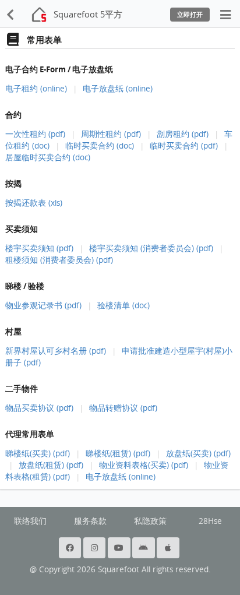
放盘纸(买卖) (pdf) (198, 453)
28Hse (210, 521)
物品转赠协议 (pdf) (123, 408)
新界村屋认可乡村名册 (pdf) (55, 351)
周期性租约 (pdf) (111, 134)
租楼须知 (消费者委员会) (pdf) (59, 260)
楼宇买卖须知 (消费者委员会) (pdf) (151, 248)
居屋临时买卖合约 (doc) (47, 157)
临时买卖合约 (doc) (99, 145)
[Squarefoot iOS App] (169, 547)
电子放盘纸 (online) (118, 88)
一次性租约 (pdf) (35, 134)
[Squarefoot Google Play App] (144, 547)
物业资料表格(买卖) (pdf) (143, 465)
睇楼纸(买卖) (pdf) (37, 453)
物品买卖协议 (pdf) (39, 408)
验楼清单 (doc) (123, 305)
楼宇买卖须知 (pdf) (39, 248)
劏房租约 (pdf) (183, 134)
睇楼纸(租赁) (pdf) (118, 453)
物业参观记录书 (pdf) (43, 305)
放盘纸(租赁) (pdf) (51, 465)
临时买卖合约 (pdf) (184, 145)
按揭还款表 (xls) (33, 203)
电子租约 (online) (36, 88)
